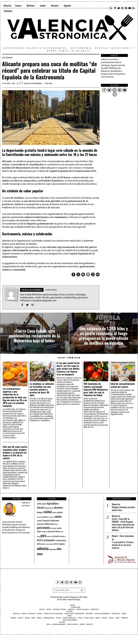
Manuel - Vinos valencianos (123, 536)
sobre (51, 544)
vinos (40, 553)
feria (56, 524)
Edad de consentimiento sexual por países (123, 385)
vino (59, 548)
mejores (44, 531)
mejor (39, 531)
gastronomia (7, 58)
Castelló (39, 517)
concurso (40, 523)
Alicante (40, 507)
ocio (61, 531)
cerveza (45, 516)
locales (59, 528)
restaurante (49, 540)
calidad (47, 511)
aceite (44, 503)
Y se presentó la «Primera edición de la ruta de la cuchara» (123, 545)
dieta (52, 524)
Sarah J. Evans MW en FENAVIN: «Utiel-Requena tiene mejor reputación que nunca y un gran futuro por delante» (123, 525)
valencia (43, 548)
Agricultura (52, 503)
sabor (43, 544)
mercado (51, 531)
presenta (56, 536)
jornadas (53, 528)
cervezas (51, 517)
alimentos (58, 507)
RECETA (40, 540)
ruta (39, 543)
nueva (57, 531)
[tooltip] (115, 8)
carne (54, 512)
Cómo (47, 523)
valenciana (52, 549)
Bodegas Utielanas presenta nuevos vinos (123, 509)
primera (62, 536)
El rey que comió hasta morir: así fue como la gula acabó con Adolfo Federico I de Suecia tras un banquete (68, 369)
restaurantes (60, 540)
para (43, 535)
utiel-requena (59, 543)
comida (39, 520)
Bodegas (40, 512)
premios (49, 536)
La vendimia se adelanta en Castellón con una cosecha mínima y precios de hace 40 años (42, 389)
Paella (38, 536)
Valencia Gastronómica (33, 83)
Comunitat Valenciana (50, 520)
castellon (59, 512)
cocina (58, 516)
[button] (82, 590)
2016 (39, 503)
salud (47, 544)
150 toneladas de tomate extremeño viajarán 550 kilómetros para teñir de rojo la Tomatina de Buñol (96, 389)
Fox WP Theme (82, 597)
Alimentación (49, 508)
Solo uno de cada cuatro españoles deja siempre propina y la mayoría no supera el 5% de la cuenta (15, 452)
